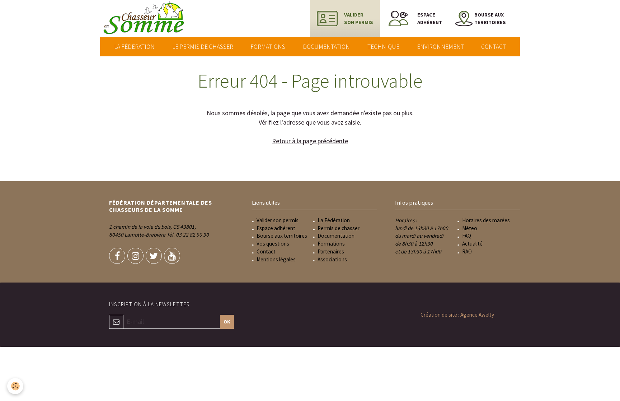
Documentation (326, 47)
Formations (267, 47)
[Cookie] (15, 386)
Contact (493, 47)
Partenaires (331, 251)
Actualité (472, 243)
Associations (332, 259)
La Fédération (134, 47)
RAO (467, 251)
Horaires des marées (486, 220)
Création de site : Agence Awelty (457, 314)
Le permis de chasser (202, 47)
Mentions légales (276, 259)
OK (227, 321)
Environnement (440, 47)
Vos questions (273, 243)
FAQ (466, 235)
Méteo (469, 228)
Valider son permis (278, 220)
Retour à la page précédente (310, 141)
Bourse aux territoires (282, 235)
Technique (383, 47)
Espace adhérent (276, 228)
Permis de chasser (339, 228)
